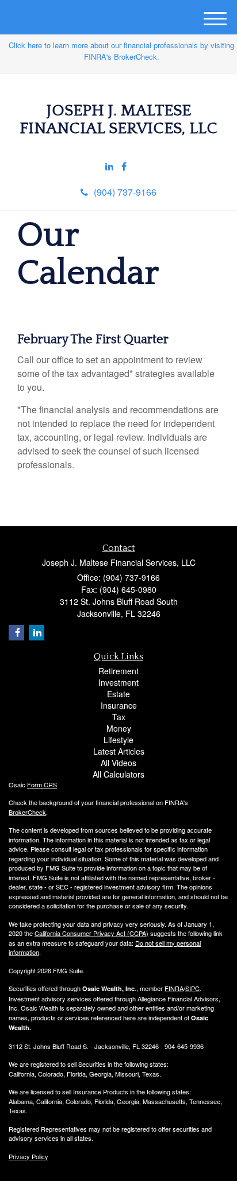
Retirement (118, 671)
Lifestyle (118, 739)
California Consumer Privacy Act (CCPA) (91, 933)
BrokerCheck (27, 812)
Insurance (119, 705)
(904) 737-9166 (125, 192)
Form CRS (42, 784)
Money (118, 728)
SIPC (192, 988)
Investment (118, 682)
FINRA (174, 988)
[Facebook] (124, 166)
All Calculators (118, 774)
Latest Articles (118, 751)
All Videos (118, 762)
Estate (118, 694)
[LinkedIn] (109, 166)
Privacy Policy (28, 1156)
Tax (118, 716)
